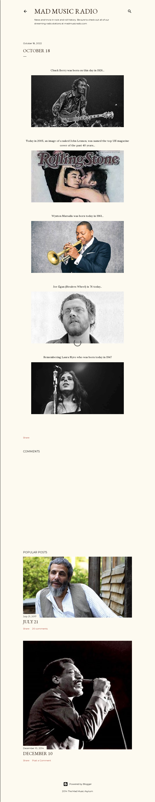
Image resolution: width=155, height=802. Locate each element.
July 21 (30, 622)
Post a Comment (41, 760)
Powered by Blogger (80, 784)
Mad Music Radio (66, 11)
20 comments (40, 628)
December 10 (38, 753)
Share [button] (26, 437)
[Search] (129, 10)
